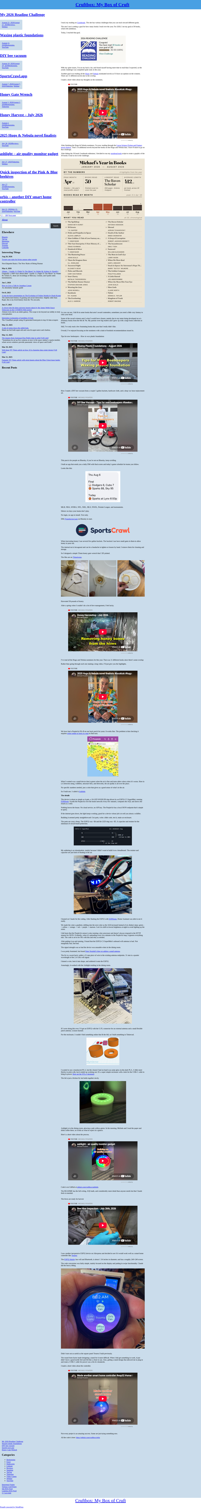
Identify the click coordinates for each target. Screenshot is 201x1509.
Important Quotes (8, 1485)
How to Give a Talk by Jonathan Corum (16, 286)
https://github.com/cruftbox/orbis (88, 1438)
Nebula (95, 74)
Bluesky (5, 237)
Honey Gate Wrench (16, 94)
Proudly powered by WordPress (11, 1507)
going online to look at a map (78, 733)
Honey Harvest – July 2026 (21, 115)
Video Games (12, 1476)
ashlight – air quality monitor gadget (29, 154)
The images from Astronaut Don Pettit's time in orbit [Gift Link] (25, 338)
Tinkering (9, 86)
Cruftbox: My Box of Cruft (100, 1500)
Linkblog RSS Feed (9, 1491)
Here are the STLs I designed (83, 1074)
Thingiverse (77, 557)
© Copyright (6, 1493)
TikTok (4, 239)
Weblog (5, 27)
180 (6, 215)
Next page (12, 215)
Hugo (87, 74)
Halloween (11, 1464)
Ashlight (82, 791)
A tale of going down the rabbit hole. (15, 328)
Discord (5, 243)
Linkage (10, 1466)
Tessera (74, 1255)
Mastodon (5, 241)
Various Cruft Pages (9, 1487)
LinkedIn (5, 248)
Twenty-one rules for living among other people (19, 260)
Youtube (5, 245)
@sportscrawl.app (71, 519)
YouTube (5, 47)
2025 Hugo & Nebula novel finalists (28, 135)
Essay (9, 1462)
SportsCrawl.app (13, 76)
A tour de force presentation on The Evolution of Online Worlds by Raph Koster (31, 296)
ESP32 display (69, 1259)
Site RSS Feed (7, 1489)
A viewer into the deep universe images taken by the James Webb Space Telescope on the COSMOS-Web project (28, 309)
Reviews (11, 25)
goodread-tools (116, 153)
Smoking (10, 1470)
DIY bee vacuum (13, 55)
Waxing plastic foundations (21, 35)
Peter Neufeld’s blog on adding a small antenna (102, 951)
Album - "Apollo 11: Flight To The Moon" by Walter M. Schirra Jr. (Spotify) (30, 271)
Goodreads (81, 23)
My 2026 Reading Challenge (22, 14)
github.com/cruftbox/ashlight (87, 1187)
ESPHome (65, 801)
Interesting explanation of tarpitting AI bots (17, 318)
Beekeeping (10, 45)
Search (55, 226)
